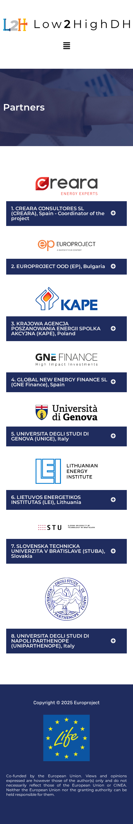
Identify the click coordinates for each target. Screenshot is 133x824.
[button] (66, 46)
